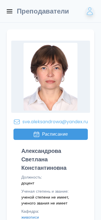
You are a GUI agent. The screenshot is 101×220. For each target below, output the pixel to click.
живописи (30, 217)
